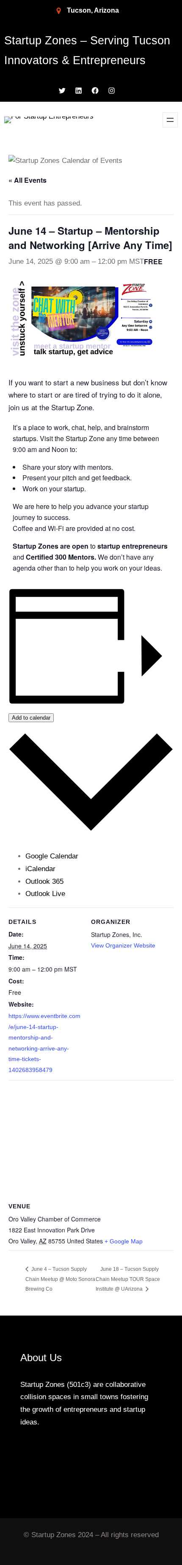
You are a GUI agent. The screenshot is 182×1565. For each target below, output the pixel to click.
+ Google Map (124, 1241)
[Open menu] (170, 119)
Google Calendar (51, 856)
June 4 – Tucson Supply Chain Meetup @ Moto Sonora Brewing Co (60, 1279)
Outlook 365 (44, 881)
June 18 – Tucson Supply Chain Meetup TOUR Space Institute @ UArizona (128, 1279)
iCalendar (40, 869)
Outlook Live (45, 894)
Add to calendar (31, 718)
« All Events (27, 180)
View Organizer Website (123, 945)
